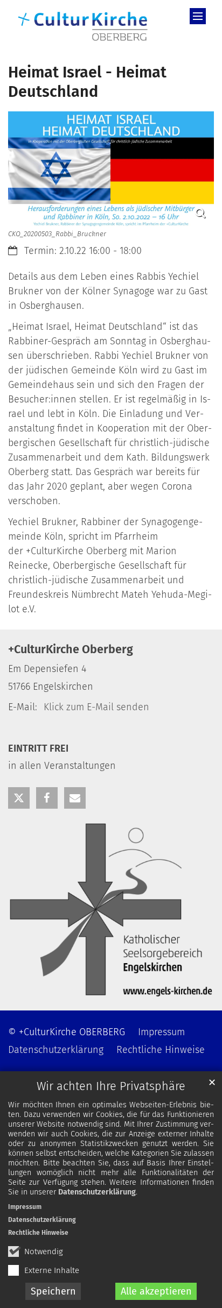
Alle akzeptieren (156, 1291)
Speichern (53, 1291)
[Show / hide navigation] (198, 16)
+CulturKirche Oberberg (70, 649)
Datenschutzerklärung (97, 1192)
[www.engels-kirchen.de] (111, 910)
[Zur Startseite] (83, 25)
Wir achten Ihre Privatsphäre (111, 1086)
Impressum (24, 1207)
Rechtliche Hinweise (38, 1232)
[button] (19, 798)
